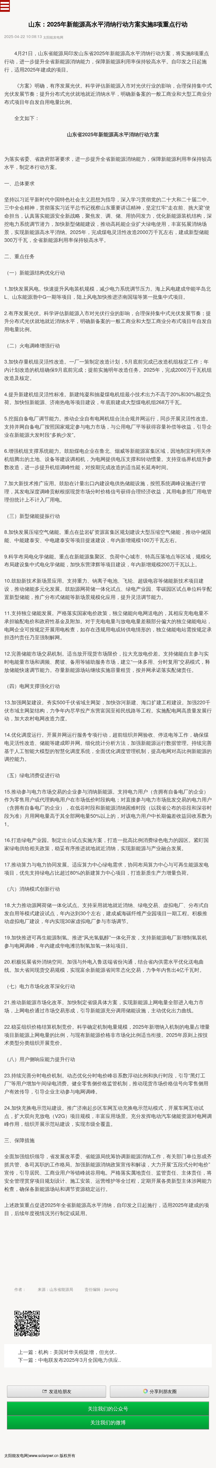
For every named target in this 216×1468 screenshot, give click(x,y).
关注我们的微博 (108, 1422)
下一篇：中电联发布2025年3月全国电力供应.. (69, 1359)
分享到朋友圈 (162, 1391)
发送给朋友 (59, 1391)
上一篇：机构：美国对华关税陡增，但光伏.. (67, 1351)
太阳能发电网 (53, 37)
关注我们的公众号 (108, 1408)
